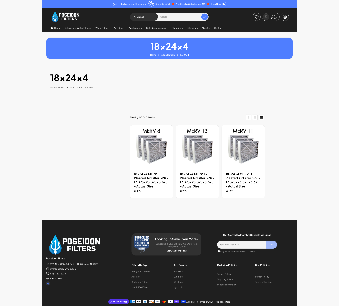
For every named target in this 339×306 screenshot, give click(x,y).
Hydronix (178, 287)
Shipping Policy (225, 279)
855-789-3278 (58, 273)
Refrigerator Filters (140, 271)
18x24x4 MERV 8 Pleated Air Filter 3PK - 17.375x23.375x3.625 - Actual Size (151, 180)
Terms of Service (263, 282)
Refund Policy (224, 274)
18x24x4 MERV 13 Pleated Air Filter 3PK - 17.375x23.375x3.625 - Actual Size (197, 180)
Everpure (178, 276)
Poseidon (178, 271)
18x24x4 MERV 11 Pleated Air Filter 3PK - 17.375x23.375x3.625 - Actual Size (243, 180)
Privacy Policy (262, 276)
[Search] (204, 17)
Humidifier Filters (139, 287)
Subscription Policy (227, 284)
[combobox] (169, 17)
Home (153, 54)
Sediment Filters (139, 282)
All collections (168, 54)
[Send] (271, 245)
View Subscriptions (177, 250)
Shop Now (216, 4)
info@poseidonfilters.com (63, 268)
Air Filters (135, 276)
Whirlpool (178, 282)
